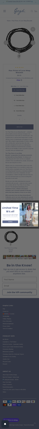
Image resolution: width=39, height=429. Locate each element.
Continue (10, 221)
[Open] (5, 423)
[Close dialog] (37, 204)
